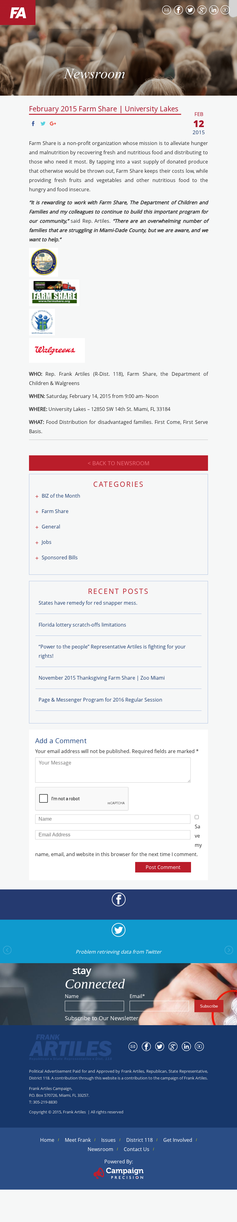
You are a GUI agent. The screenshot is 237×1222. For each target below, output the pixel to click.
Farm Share (55, 511)
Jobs (47, 542)
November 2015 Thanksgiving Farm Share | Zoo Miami (102, 677)
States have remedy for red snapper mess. (88, 602)
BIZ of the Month (61, 495)
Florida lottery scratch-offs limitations (82, 624)
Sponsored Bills (60, 557)
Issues (108, 1140)
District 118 (139, 1140)
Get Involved (177, 1140)
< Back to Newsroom (118, 463)
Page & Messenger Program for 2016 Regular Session (100, 699)
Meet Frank (78, 1140)
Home (47, 1140)
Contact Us (136, 1149)
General (51, 526)
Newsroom (100, 1149)
